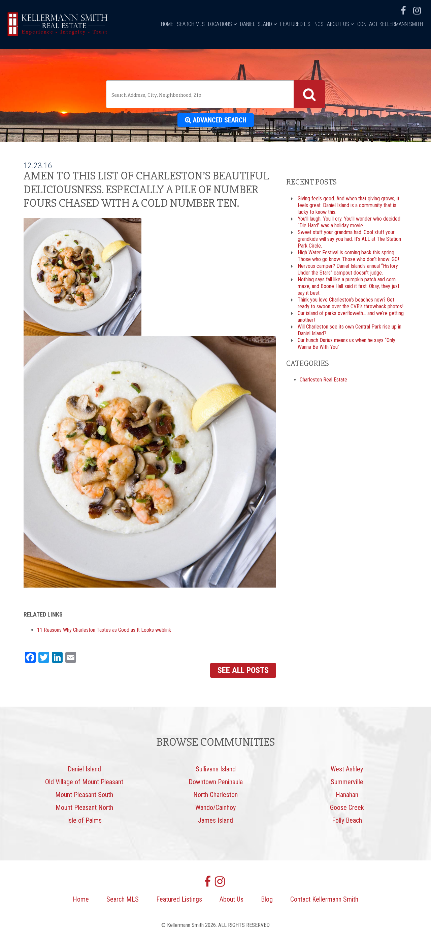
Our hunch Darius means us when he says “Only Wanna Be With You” (346, 343)
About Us (339, 24)
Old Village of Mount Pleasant (84, 782)
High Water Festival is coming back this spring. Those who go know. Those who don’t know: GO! (348, 255)
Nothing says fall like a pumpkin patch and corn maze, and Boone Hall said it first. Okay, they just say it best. (348, 286)
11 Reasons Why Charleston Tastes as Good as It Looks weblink (104, 630)
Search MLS (191, 24)
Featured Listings (302, 24)
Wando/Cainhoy (215, 807)
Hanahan (347, 795)
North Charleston (215, 795)
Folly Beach (347, 820)
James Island (215, 820)
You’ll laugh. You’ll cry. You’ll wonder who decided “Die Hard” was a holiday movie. (349, 222)
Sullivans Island (216, 769)
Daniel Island (256, 24)
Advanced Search (218, 120)
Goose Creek (347, 807)
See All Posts (243, 670)
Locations (220, 24)
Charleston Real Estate (323, 379)
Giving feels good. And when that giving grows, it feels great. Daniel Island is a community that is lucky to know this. (348, 205)
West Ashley (347, 769)
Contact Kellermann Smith (390, 24)
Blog (267, 899)
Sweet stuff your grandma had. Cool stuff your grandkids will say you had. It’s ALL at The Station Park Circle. (349, 239)
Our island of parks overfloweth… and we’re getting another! (351, 316)
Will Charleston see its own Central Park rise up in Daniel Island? (349, 330)
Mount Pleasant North (84, 807)
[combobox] (215, 94)
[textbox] (201, 95)
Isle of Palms (84, 820)
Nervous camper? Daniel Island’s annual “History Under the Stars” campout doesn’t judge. (348, 269)
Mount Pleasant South (84, 795)
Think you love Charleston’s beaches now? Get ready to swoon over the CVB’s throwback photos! (350, 303)
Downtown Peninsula (216, 782)
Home (167, 24)
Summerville (347, 782)
